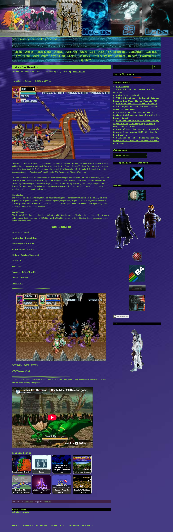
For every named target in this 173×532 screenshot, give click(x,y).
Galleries (84, 55)
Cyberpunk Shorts (63, 55)
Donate (132, 55)
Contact (120, 55)
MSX (101, 51)
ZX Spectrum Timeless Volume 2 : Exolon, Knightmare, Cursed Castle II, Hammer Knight (136, 115)
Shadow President (19, 509)
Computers (136, 51)
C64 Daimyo (122, 87)
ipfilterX (86, 60)
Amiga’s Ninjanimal (127, 95)
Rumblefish (79, 72)
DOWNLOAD (17, 283)
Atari (83, 51)
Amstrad (71, 51)
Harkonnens (148, 55)
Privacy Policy (102, 55)
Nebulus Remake (21, 512)
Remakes (151, 51)
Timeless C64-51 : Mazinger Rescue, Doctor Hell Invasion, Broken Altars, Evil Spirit (136, 141)
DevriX (89, 525)
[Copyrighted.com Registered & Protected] (121, 317)
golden (47, 502)
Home (18, 51)
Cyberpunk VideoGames (32, 55)
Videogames (43, 51)
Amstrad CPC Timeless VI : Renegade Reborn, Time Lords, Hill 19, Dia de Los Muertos (136, 132)
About (29, 51)
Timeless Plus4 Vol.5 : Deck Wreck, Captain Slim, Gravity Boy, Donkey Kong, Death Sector (136, 124)
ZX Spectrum (117, 51)
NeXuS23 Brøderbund (35, 39)
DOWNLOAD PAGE (21, 371)
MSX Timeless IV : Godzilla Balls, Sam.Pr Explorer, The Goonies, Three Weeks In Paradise (135, 107)
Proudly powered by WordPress (29, 525)
